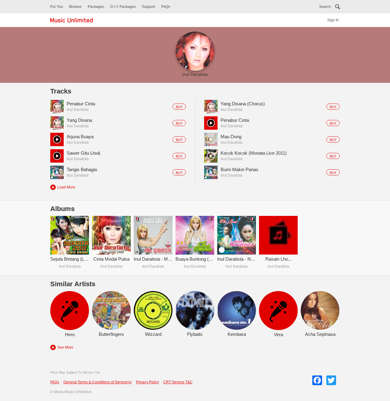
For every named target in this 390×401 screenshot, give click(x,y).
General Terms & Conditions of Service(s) (97, 382)
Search (325, 7)
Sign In (333, 20)
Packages (96, 7)
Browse (75, 7)
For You (56, 7)
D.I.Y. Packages (123, 7)
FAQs (165, 7)
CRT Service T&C (178, 382)
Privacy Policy (147, 382)
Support (148, 7)
